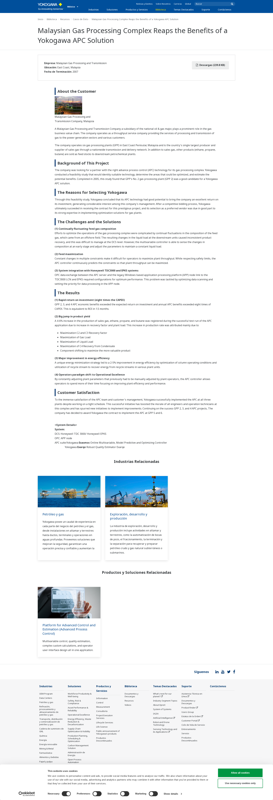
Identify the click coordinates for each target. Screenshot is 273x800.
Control (99, 702)
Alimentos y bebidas (49, 757)
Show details (171, 793)
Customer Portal (189, 720)
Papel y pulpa (45, 761)
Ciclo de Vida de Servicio (193, 724)
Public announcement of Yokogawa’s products (108, 732)
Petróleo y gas (53, 514)
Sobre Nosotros (163, 4)
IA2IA (155, 713)
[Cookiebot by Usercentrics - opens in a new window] (27, 793)
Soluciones (112, 9)
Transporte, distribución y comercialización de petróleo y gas (51, 722)
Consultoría (101, 711)
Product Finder (188, 707)
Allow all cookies (240, 772)
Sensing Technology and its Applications (165, 730)
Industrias (93, 9)
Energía (43, 740)
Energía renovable (48, 744)
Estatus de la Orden (191, 716)
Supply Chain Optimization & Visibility (79, 730)
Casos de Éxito (80, 19)
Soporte (206, 9)
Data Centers (45, 698)
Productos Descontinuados (104, 739)
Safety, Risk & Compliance (74, 702)
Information (102, 698)
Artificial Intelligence (163, 717)
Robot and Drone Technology (161, 723)
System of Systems (162, 709)
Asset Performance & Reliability (78, 709)
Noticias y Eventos (144, 4)
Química (43, 735)
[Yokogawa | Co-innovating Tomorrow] (51, 6)
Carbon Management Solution (78, 747)
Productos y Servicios (137, 9)
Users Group (188, 712)
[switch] (97, 793)
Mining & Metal (46, 748)
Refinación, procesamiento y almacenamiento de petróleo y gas (48, 710)
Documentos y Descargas (131, 695)
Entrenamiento (189, 729)
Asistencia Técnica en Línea (192, 695)
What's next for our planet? (162, 695)
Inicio (40, 19)
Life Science (102, 726)
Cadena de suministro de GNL (51, 730)
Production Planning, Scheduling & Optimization (78, 738)
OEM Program (46, 693)
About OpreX (159, 705)
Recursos (65, 19)
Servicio (185, 733)
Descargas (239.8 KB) (212, 65)
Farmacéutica (45, 752)
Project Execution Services (104, 716)
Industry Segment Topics (165, 700)
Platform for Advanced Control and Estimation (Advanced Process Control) (69, 629)
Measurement (103, 706)
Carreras (178, 4)
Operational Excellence (79, 714)
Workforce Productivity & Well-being (79, 695)
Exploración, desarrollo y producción (128, 516)
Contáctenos (224, 9)
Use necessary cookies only (240, 783)
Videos (128, 705)
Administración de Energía (76, 753)
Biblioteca (160, 9)
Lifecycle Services (104, 722)
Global (188, 4)
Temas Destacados (184, 9)
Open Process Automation (74, 761)
